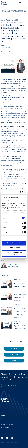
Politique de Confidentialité (7, 424)
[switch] (24, 223)
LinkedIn (3, 418)
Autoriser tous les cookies (14, 242)
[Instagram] (12, 438)
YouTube (3, 415)
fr (20, 2)
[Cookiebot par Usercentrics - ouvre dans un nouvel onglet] (20, 192)
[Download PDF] (1, 51)
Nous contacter (4, 409)
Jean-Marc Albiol (7, 47)
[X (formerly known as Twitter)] (2, 438)
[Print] (5, 51)
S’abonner (3, 406)
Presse (2, 412)
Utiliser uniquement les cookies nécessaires (14, 253)
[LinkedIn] (7, 438)
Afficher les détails (18, 238)
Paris (17, 266)
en (22, 2)
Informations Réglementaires (7, 427)
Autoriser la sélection (14, 247)
